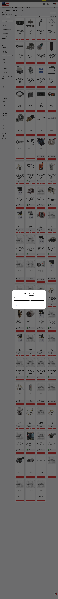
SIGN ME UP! (29, 300)
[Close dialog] (44, 291)
